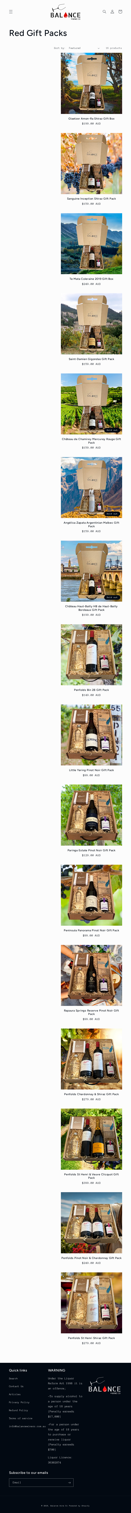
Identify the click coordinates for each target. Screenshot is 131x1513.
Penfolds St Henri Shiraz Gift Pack (91, 1338)
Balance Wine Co (59, 1506)
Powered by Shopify (79, 1506)
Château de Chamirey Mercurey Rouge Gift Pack (91, 440)
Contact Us (16, 1386)
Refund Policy (18, 1410)
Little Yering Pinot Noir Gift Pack (91, 770)
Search (13, 1378)
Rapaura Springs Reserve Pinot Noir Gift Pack (91, 1012)
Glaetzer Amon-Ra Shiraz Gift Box (91, 118)
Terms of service (21, 1418)
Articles (15, 1394)
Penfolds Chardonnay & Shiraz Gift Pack (91, 1094)
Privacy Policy (19, 1402)
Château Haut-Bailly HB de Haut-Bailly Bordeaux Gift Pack (91, 608)
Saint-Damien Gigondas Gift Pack (91, 359)
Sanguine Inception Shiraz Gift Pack (91, 198)
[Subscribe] (69, 1482)
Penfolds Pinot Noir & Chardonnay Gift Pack (91, 1258)
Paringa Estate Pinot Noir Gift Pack (91, 850)
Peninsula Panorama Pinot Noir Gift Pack (91, 930)
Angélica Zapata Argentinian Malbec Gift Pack (91, 524)
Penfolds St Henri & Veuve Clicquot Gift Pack (91, 1176)
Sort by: (60, 48)
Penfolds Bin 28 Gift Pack (91, 690)
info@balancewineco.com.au (27, 1426)
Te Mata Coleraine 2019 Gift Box (91, 278)
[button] (11, 11)
